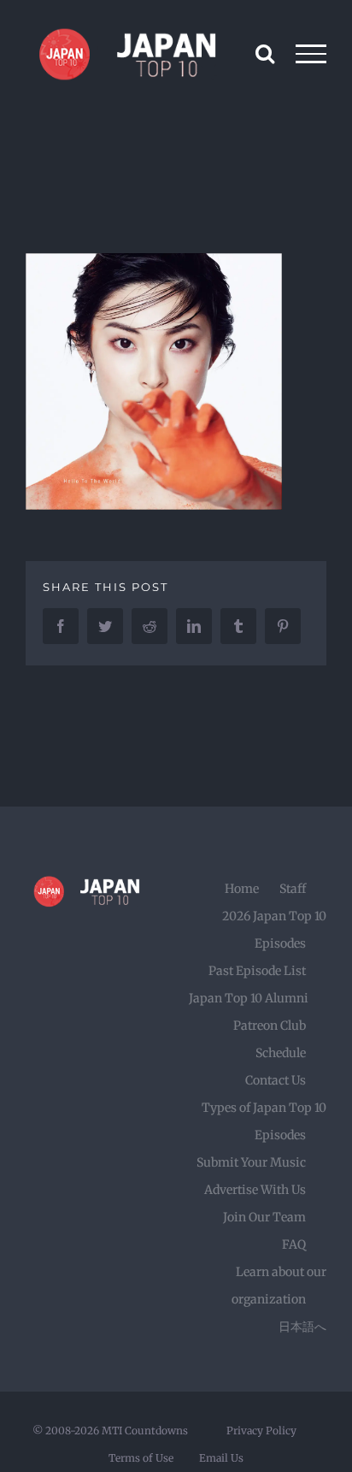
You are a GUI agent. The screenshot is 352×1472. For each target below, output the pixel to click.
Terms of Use (141, 1457)
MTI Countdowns (145, 1430)
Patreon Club (269, 1025)
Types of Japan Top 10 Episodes (264, 1121)
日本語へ (302, 1326)
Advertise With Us (255, 1189)
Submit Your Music (251, 1162)
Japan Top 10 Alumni (248, 998)
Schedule (280, 1053)
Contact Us (275, 1080)
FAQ (294, 1244)
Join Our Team (264, 1217)
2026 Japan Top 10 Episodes (274, 929)
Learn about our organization (279, 1285)
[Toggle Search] (264, 53)
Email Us (221, 1457)
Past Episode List (257, 970)
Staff (292, 888)
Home (242, 888)
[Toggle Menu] (311, 53)
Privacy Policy (261, 1430)
